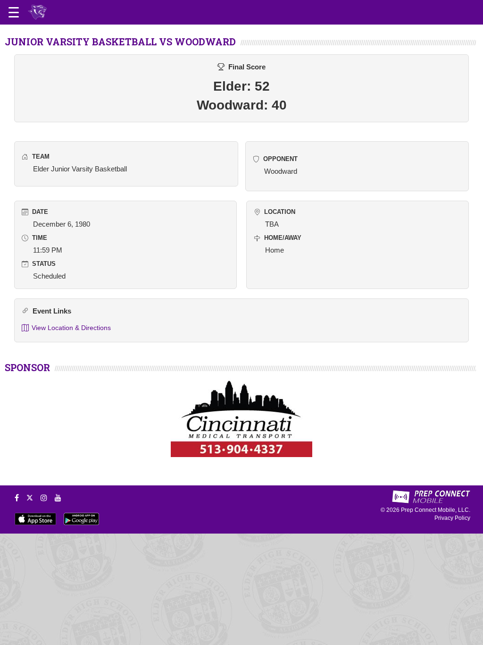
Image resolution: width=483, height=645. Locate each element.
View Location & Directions (71, 327)
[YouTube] (58, 497)
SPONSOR (27, 367)
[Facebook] (17, 497)
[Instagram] (44, 497)
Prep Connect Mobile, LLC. (435, 510)
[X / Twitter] (30, 497)
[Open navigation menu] (14, 12)
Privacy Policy (452, 518)
